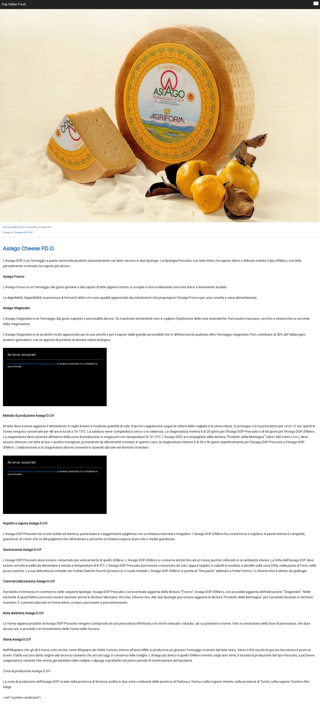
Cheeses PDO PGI (23, 232)
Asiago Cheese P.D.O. (29, 249)
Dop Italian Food (15, 227)
